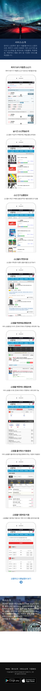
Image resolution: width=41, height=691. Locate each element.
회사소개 (14, 669)
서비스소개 (24, 669)
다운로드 (33, 669)
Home (7, 669)
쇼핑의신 (7, 3)
